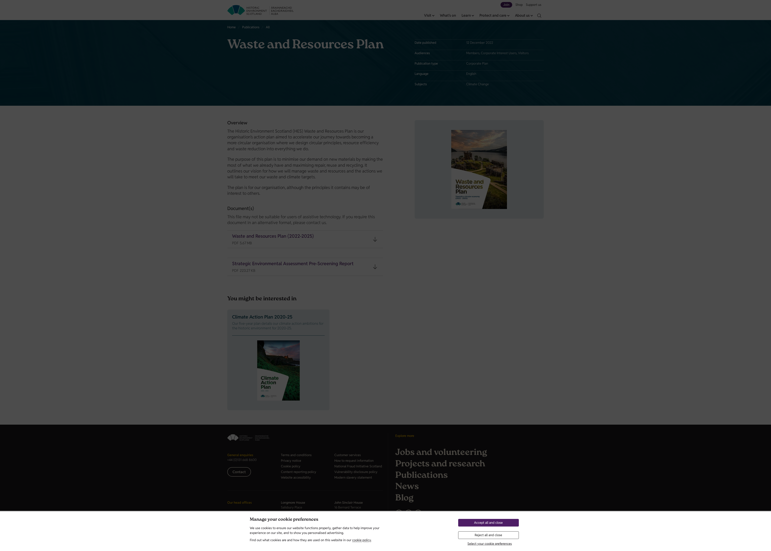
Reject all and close (488, 535)
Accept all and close (488, 523)
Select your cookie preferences (489, 544)
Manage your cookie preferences (284, 519)
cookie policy (361, 540)
